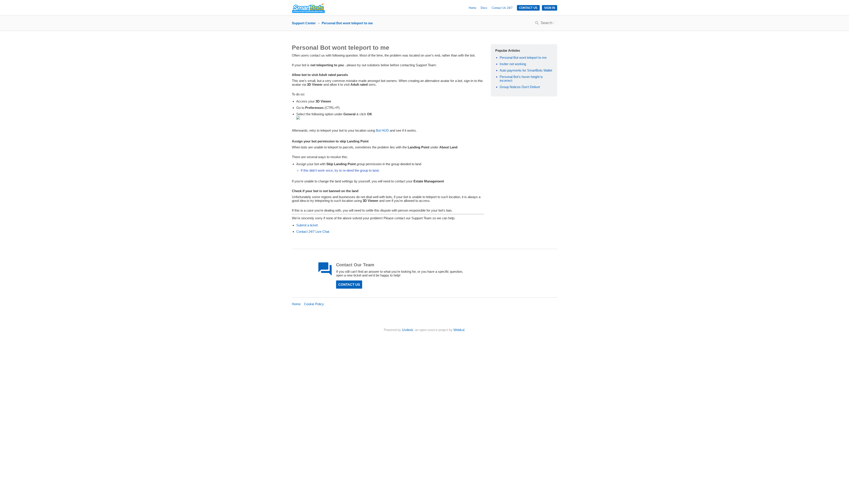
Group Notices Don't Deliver (520, 87)
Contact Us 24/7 (502, 7)
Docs (484, 7)
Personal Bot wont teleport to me (523, 57)
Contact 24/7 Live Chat (312, 231)
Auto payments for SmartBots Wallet (526, 70)
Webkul (458, 330)
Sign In (549, 7)
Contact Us (528, 7)
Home (472, 7)
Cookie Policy (314, 304)
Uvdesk (407, 330)
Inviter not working (513, 64)
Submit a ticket (307, 225)
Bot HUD (382, 130)
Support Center (304, 23)
